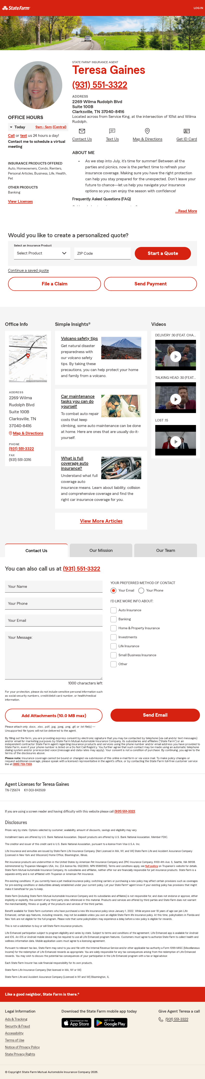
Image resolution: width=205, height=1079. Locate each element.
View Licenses (20, 202)
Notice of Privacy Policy (22, 1047)
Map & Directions (28, 433)
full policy (151, 865)
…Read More (186, 211)
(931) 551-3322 (99, 85)
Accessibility (14, 1033)
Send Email (155, 715)
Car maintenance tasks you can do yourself (77, 401)
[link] (16, 8)
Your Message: (20, 638)
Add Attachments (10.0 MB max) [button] (54, 715)
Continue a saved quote (28, 270)
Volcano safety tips (79, 338)
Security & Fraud (17, 1026)
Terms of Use (14, 1040)
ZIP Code (85, 253)
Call (11, 136)
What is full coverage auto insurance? (74, 463)
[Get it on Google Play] (111, 1023)
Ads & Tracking (16, 1019)
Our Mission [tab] (101, 550)
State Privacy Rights (20, 1054)
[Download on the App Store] (77, 1023)
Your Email (17, 621)
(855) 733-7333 (22, 764)
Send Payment (150, 283)
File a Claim (55, 283)
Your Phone (18, 604)
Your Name (17, 587)
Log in (198, 7)
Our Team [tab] (165, 550)
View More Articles (101, 521)
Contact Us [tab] (36, 550)
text (23, 136)
